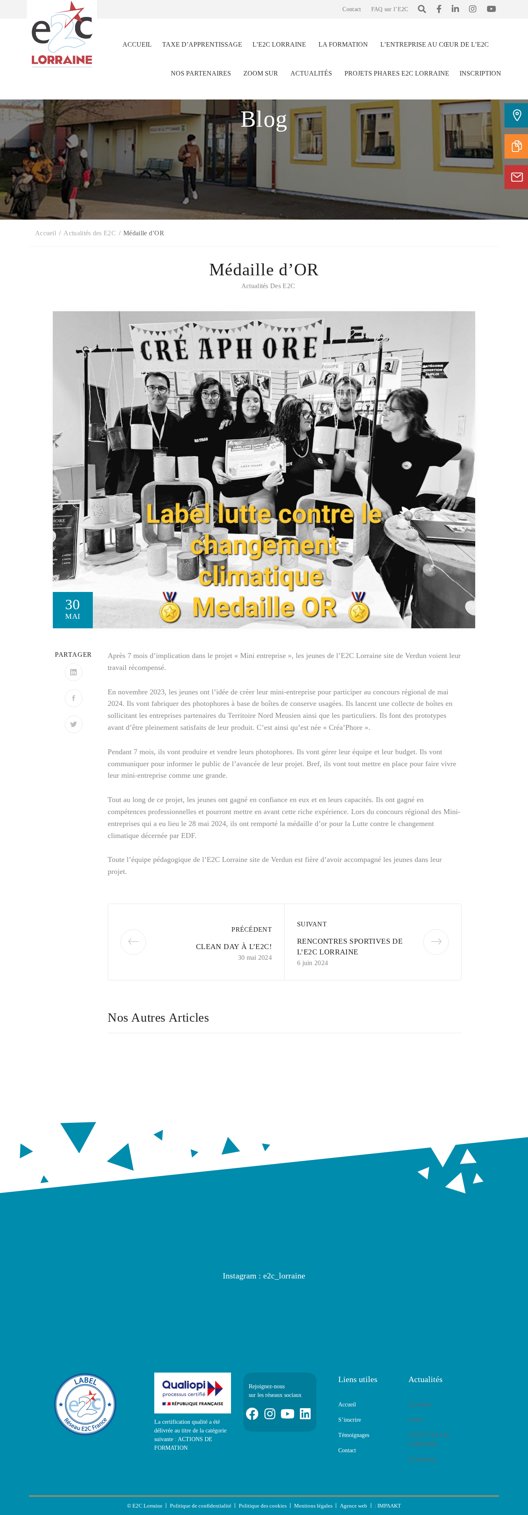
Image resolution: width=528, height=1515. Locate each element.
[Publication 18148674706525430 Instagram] (68, 1305)
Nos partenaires (201, 73)
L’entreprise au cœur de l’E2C (434, 44)
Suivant (312, 924)
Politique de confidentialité (200, 1506)
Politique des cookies (263, 1506)
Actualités (311, 73)
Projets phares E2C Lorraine (396, 73)
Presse (415, 1420)
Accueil (137, 44)
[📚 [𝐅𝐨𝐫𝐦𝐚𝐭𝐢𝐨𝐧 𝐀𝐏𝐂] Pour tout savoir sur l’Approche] (460, 1305)
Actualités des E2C (268, 285)
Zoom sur (260, 73)
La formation (343, 44)
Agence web (353, 1506)
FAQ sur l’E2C (389, 9)
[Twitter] (73, 724)
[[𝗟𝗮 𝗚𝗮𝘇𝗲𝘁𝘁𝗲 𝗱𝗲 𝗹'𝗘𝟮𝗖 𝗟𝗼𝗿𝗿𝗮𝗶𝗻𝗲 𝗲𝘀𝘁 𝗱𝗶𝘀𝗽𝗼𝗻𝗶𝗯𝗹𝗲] (146, 1305)
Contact (351, 9)
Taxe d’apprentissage (202, 44)
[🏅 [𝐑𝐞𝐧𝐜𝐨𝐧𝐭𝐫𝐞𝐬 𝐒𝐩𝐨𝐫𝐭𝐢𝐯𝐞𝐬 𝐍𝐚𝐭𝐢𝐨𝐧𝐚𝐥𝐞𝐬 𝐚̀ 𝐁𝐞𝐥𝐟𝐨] (225, 1305)
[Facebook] (73, 698)
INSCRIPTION (480, 73)
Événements (422, 1459)
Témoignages (353, 1435)
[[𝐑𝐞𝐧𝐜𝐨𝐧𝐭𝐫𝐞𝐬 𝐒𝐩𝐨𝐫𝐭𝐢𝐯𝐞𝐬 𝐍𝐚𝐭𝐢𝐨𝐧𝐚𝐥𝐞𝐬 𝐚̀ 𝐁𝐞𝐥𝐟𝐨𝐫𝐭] (303, 1305)
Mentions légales (313, 1506)
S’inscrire (349, 1420)
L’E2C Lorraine (279, 44)
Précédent (251, 929)
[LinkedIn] (73, 672)
